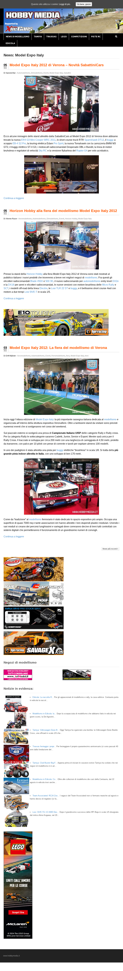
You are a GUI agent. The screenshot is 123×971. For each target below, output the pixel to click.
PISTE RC (95, 36)
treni (86, 356)
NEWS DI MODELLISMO (17, 36)
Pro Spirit (58, 143)
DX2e (115, 281)
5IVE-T (33, 292)
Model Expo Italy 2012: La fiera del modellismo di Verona (58, 348)
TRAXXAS (51, 36)
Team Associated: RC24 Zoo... (46, 796)
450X (40, 281)
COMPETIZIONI (79, 36)
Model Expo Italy (56, 73)
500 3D (49, 281)
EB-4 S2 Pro (19, 143)
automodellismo (91, 281)
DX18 (11, 284)
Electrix (43, 288)
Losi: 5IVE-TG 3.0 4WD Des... (46, 812)
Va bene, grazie (84, 4)
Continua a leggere (14, 198)
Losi (53, 288)
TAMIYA (38, 36)
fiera (68, 356)
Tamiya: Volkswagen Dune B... (46, 730)
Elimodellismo (37, 73)
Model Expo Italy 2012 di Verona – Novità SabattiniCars (57, 65)
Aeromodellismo (25, 219)
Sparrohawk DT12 (94, 140)
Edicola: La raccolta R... (43, 697)
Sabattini (67, 73)
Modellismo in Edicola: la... (44, 713)
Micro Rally (108, 284)
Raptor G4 (81, 150)
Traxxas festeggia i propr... (44, 746)
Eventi (46, 73)
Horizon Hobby (71, 219)
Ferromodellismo (58, 356)
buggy (110, 140)
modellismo (91, 277)
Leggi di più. (64, 4)
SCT (6, 288)
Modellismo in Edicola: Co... (45, 779)
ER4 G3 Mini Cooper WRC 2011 (38, 140)
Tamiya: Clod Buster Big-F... (45, 763)
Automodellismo (23, 73)
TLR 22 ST (62, 288)
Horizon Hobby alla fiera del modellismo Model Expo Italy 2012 (63, 211)
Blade (33, 281)
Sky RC (43, 150)
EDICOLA (10, 43)
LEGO (64, 36)
